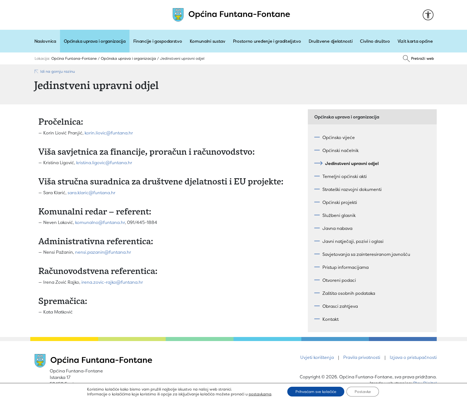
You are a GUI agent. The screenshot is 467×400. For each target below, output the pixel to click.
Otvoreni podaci (339, 280)
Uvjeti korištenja (317, 357)
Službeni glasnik (339, 215)
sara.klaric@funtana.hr (91, 193)
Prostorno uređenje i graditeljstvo (267, 41)
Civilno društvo (375, 41)
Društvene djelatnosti (331, 41)
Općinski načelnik (340, 150)
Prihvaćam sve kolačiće (315, 391)
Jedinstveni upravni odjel (352, 163)
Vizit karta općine (415, 41)
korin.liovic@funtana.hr (109, 133)
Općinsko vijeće (338, 137)
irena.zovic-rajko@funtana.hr (112, 282)
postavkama (260, 394)
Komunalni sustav (207, 41)
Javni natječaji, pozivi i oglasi (352, 241)
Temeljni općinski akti (344, 176)
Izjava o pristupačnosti (413, 357)
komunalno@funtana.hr (100, 222)
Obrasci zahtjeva (340, 306)
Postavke (363, 391)
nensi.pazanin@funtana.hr (103, 252)
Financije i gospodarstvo (157, 41)
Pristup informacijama (345, 267)
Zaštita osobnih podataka (348, 293)
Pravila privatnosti (361, 357)
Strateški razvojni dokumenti (352, 189)
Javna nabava (337, 228)
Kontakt (330, 319)
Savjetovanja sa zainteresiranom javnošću (366, 254)
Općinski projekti (339, 202)
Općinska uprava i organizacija (95, 41)
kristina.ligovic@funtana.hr (104, 163)
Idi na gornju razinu (57, 71)
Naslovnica (45, 41)
